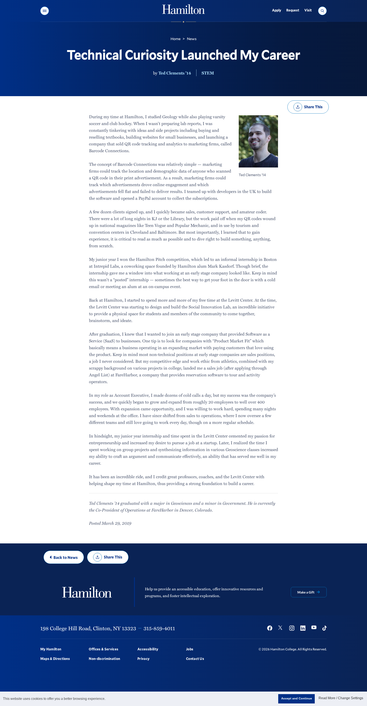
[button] (44, 11)
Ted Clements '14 (174, 73)
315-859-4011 (159, 628)
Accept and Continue (296, 698)
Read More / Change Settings (341, 698)
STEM (208, 73)
